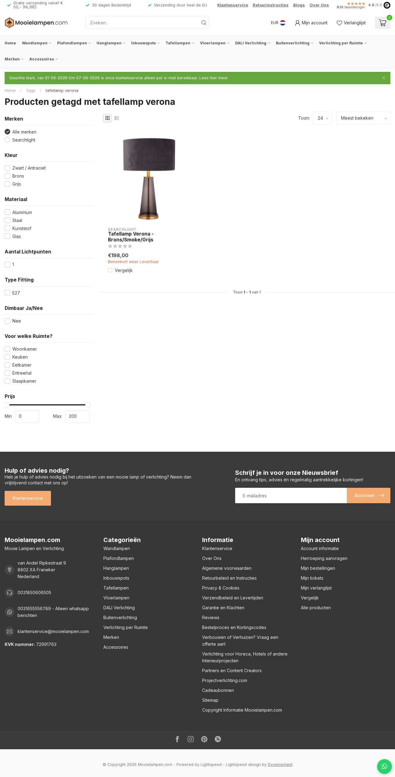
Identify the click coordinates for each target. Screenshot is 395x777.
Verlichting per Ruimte (341, 43)
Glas (16, 236)
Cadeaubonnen (218, 690)
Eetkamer (21, 365)
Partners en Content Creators (232, 670)
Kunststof (21, 228)
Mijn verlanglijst (316, 587)
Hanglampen (109, 43)
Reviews (210, 617)
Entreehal (21, 373)
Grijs (16, 184)
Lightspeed (211, 764)
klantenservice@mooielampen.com (53, 631)
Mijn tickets (312, 578)
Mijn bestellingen (318, 568)
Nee (16, 321)
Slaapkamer (24, 381)
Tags (30, 90)
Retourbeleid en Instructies (229, 578)
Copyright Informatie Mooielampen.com (242, 710)
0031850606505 (34, 592)
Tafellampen (177, 43)
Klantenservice (232, 5)
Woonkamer (24, 349)
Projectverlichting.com (224, 680)
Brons (18, 176)
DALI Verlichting (250, 43)
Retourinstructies (271, 5)
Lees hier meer (213, 78)
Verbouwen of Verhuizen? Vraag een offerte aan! (240, 641)
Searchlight (23, 140)
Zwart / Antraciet (29, 168)
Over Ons (319, 5)
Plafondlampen (72, 43)
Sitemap (210, 700)
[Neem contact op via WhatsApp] (384, 766)
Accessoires (41, 59)
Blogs (299, 5)
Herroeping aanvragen (324, 558)
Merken (12, 59)
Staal (17, 220)
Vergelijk (124, 270)
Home (10, 43)
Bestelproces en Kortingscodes (234, 627)
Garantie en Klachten (223, 607)
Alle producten (316, 607)
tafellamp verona (62, 90)
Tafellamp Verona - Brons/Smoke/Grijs (131, 236)
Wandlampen (35, 43)
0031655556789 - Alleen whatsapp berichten (53, 612)
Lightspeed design (243, 764)
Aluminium (22, 212)
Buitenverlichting (293, 43)
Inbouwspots (143, 43)
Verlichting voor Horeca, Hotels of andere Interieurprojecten (245, 657)
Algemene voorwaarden (227, 568)
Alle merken (24, 132)
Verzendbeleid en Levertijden (232, 597)
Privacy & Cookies (220, 587)
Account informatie (320, 548)
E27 (16, 292)
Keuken (20, 357)
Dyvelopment (280, 764)
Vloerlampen (213, 43)
